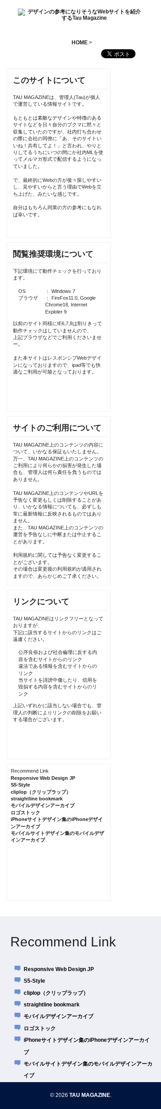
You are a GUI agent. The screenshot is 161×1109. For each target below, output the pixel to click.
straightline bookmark (37, 798)
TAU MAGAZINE (89, 1095)
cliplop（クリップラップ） (41, 792)
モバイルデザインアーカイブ (43, 805)
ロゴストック (25, 812)
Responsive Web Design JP (43, 778)
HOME (80, 42)
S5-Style (20, 784)
